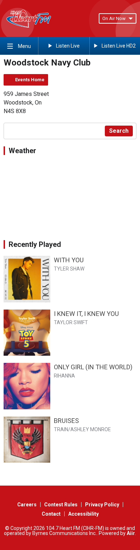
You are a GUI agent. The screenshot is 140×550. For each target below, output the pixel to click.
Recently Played (35, 244)
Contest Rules (61, 504)
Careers (27, 504)
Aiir (131, 533)
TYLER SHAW (69, 269)
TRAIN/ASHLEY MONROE (82, 429)
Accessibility (83, 514)
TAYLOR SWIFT (71, 322)
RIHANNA (64, 376)
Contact (51, 514)
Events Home (30, 79)
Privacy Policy (102, 504)
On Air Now (114, 18)
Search (119, 130)
